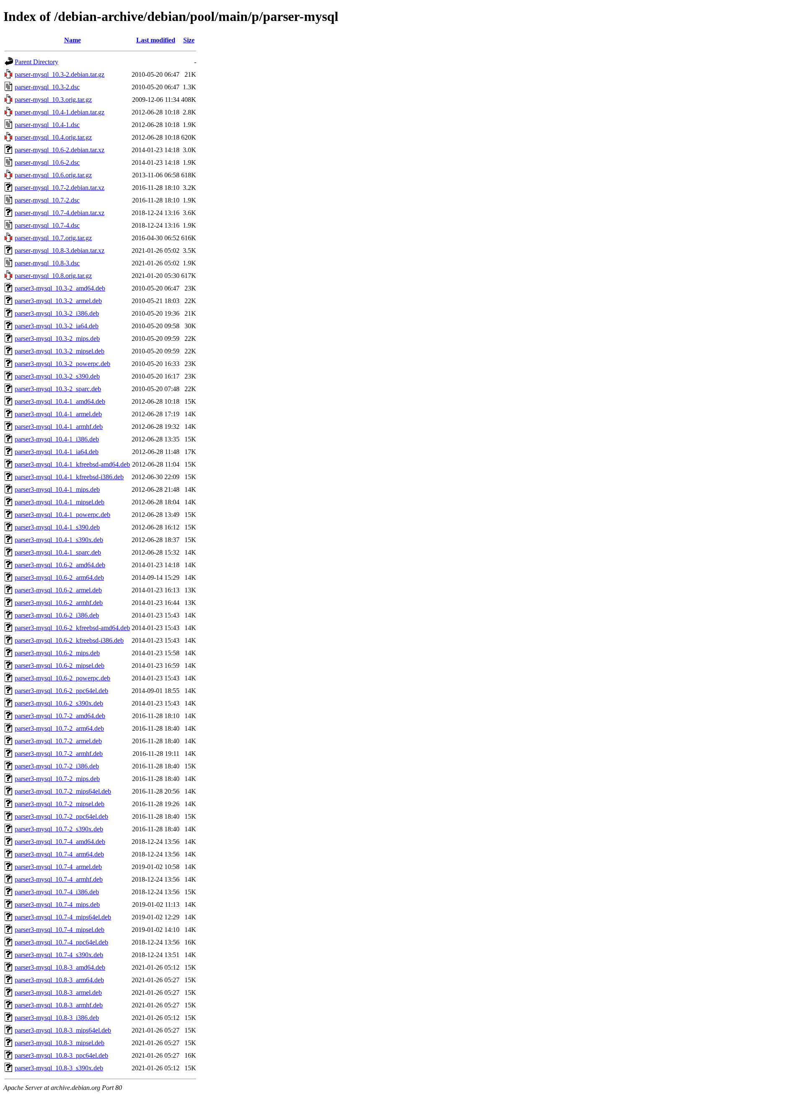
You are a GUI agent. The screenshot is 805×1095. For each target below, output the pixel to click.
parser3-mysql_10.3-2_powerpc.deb (62, 363)
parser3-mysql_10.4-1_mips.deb (57, 489)
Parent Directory (36, 61)
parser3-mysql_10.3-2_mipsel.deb (59, 351)
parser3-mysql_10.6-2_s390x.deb (59, 703)
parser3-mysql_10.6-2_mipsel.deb (59, 665)
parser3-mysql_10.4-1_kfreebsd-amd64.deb (72, 464)
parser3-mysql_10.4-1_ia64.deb (57, 451)
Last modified (155, 40)
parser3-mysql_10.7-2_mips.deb (57, 778)
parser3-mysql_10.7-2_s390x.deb (59, 829)
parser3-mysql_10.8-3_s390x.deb (59, 1068)
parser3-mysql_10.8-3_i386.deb (57, 1017)
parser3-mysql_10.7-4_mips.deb (57, 904)
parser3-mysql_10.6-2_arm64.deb (59, 577)
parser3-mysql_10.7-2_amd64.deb (60, 715)
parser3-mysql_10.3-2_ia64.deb (57, 326)
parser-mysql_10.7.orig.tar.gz (53, 237)
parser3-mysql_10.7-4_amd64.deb (60, 841)
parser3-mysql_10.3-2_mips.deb (57, 338)
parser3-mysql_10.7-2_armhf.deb (59, 753)
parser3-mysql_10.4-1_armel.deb (58, 414)
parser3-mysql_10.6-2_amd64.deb (60, 564)
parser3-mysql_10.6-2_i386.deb (57, 615)
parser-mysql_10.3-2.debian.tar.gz (59, 74)
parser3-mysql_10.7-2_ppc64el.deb (61, 816)
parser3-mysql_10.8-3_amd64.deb (60, 967)
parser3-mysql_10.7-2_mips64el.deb (63, 791)
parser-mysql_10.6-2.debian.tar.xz (59, 149)
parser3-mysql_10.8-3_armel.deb (58, 992)
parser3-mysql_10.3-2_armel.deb (58, 300)
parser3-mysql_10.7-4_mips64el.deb (63, 917)
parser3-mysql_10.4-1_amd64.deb (60, 401)
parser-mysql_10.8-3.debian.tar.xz (59, 250)
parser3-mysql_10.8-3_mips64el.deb (63, 1030)
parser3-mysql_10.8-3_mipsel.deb (59, 1042)
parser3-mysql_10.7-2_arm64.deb (59, 728)
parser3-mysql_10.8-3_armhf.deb (59, 1005)
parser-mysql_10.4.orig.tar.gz (53, 137)
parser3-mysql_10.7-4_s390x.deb (59, 954)
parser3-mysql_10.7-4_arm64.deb (59, 854)
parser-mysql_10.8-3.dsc (47, 263)
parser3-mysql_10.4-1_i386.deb (57, 439)
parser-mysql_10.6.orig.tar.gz (53, 175)
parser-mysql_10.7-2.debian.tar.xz (59, 187)
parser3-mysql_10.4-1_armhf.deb (59, 426)
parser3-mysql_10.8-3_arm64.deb (59, 979)
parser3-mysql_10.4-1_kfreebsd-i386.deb (69, 476)
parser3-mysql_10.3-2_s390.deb (57, 376)
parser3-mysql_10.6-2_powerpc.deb (62, 678)
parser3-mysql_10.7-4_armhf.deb (59, 879)
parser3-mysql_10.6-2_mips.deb (57, 652)
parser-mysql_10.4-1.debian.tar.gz (59, 112)
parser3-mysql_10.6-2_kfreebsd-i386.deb (69, 640)
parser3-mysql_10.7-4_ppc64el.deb (61, 942)
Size (189, 40)
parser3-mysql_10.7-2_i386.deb (57, 766)
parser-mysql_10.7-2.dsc (47, 200)
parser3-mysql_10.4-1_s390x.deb (59, 539)
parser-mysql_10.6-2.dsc (47, 162)
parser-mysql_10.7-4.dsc (47, 225)
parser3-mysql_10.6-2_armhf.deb (59, 602)
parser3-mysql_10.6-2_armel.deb (58, 590)
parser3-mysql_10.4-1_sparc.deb (58, 552)
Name (72, 40)
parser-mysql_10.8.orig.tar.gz (53, 275)
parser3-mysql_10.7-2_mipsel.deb (59, 803)
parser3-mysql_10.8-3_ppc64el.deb (61, 1055)
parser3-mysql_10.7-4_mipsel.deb (59, 929)
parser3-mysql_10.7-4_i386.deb (57, 891)
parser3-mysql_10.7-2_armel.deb (58, 741)
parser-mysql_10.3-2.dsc (47, 87)
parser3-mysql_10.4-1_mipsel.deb (59, 502)
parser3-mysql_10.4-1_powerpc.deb (62, 514)
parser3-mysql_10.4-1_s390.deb (57, 527)
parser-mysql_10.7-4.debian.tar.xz (59, 212)
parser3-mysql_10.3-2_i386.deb (57, 313)
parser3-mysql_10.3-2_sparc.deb (58, 388)
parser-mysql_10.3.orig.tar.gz (53, 99)
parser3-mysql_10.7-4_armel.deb (58, 866)
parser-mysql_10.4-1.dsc (47, 124)
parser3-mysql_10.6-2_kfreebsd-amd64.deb (72, 627)
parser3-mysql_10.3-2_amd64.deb (60, 288)
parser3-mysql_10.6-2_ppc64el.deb (61, 690)
